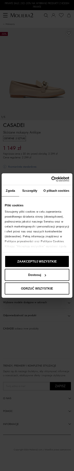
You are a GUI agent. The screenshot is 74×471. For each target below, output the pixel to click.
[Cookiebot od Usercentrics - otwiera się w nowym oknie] (52, 179)
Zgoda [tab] (10, 190)
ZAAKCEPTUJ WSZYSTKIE (37, 261)
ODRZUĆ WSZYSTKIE (37, 288)
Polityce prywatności (19, 241)
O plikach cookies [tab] (56, 190)
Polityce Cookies (52, 241)
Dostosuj (34, 275)
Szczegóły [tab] (29, 190)
